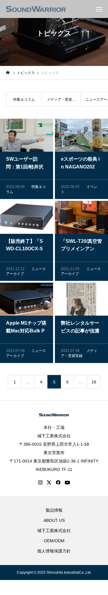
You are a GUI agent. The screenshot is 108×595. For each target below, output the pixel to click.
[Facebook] (58, 483)
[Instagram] (40, 483)
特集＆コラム (24, 99)
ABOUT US (54, 520)
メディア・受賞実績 (61, 102)
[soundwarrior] (36, 9)
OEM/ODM (54, 541)
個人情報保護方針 (54, 551)
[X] (49, 483)
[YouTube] (67, 483)
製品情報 (54, 510)
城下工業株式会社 (54, 435)
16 (94, 381)
